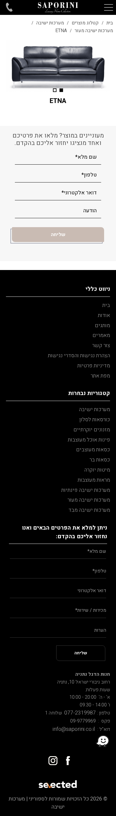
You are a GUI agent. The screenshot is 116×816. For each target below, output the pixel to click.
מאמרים (101, 335)
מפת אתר (100, 376)
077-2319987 (79, 713)
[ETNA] (58, 66)
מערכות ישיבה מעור (89, 500)
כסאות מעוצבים (93, 450)
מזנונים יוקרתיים (91, 430)
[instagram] (50, 758)
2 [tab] (55, 90)
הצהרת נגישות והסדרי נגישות (79, 356)
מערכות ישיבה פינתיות (85, 490)
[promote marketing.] (58, 782)
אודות (104, 315)
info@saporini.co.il (74, 729)
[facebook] (65, 758)
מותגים (102, 326)
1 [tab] (61, 90)
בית (106, 305)
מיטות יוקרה (97, 470)
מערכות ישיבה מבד (89, 510)
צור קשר (101, 345)
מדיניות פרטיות (93, 366)
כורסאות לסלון (94, 420)
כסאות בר (100, 460)
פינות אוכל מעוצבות (89, 440)
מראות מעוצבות (94, 480)
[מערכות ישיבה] (58, 7)
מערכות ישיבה (94, 409)
